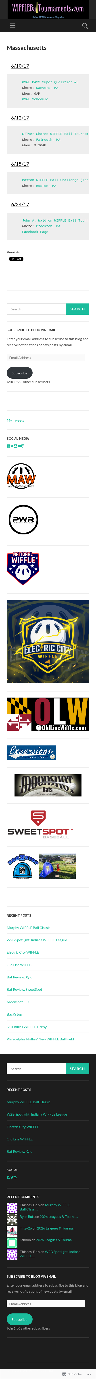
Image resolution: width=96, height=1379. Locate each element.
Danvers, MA (47, 88)
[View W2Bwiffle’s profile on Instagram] (15, 446)
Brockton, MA (48, 226)
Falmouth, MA (48, 140)
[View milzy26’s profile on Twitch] (23, 446)
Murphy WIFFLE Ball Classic (28, 927)
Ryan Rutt (27, 1216)
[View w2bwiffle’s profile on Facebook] (8, 446)
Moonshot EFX (18, 1002)
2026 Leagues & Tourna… (59, 1216)
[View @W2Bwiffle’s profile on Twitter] (12, 446)
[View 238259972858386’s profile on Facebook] (8, 1177)
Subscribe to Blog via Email (31, 330)
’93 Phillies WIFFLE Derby (27, 1027)
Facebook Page (35, 232)
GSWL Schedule (35, 99)
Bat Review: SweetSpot (24, 989)
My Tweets (15, 420)
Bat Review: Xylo (19, 977)
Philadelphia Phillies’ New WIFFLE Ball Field (40, 1039)
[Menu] (12, 25)
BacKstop (14, 1014)
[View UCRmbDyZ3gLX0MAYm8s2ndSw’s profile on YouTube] (19, 446)
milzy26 (26, 1228)
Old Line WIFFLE (20, 965)
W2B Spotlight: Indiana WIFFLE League (37, 940)
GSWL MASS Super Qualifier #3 (50, 82)
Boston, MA (46, 186)
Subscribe (19, 373)
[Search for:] (48, 309)
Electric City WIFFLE (23, 952)
